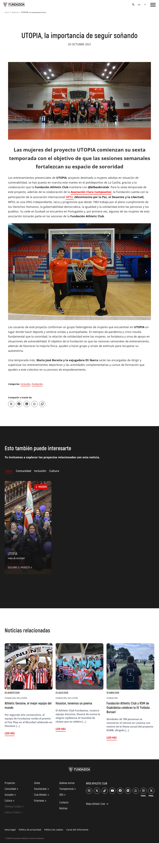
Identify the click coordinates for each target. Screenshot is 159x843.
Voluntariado (42, 789)
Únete (37, 783)
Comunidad (12, 789)
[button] (12, 271)
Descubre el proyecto (20, 567)
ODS (62, 795)
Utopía (12, 554)
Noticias (15, 12)
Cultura (10, 801)
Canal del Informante (77, 829)
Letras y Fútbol (14, 812)
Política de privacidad (30, 829)
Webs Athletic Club (97, 804)
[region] (79, 271)
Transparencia (68, 789)
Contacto (63, 802)
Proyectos (10, 783)
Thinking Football (15, 807)
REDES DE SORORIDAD (16, 558)
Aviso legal (10, 829)
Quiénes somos (67, 783)
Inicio (7, 12)
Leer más (10, 733)
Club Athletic (42, 795)
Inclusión (25, 384)
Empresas (40, 801)
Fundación (37, 384)
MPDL (70, 197)
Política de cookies (53, 829)
